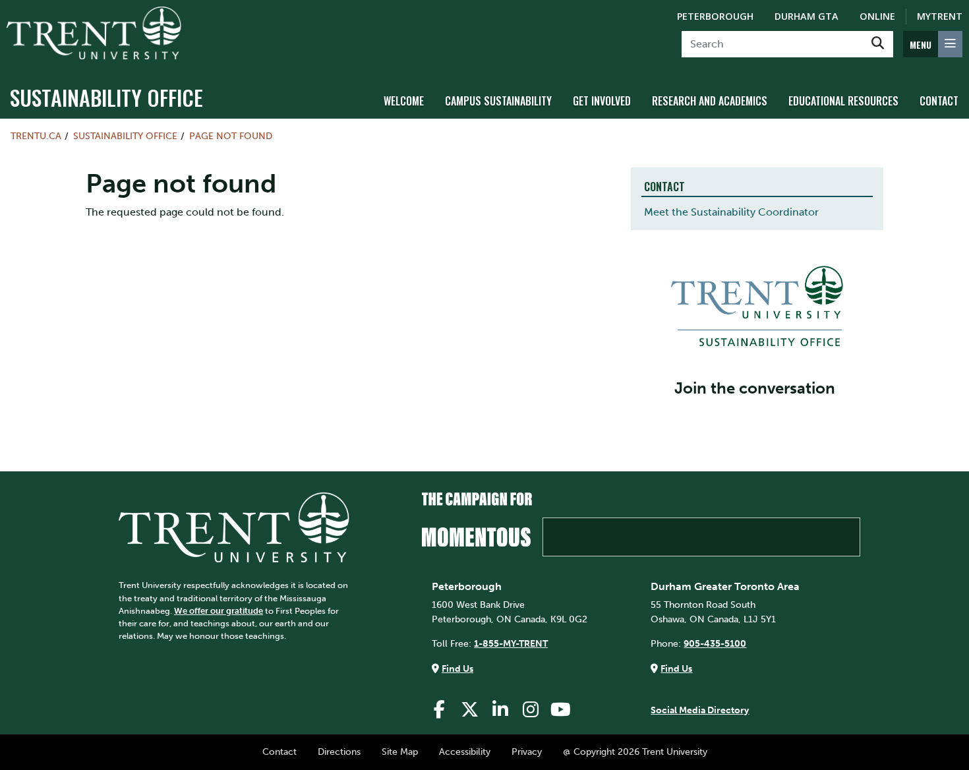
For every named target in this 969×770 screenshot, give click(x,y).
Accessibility (464, 751)
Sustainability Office (106, 97)
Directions (339, 751)
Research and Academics (709, 101)
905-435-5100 (715, 643)
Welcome (404, 101)
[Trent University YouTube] (561, 710)
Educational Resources (843, 101)
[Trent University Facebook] (439, 710)
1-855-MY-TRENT (511, 643)
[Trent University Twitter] (470, 710)
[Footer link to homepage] (234, 527)
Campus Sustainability (498, 101)
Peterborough (715, 16)
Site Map (400, 751)
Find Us (457, 668)
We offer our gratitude (218, 611)
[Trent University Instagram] (530, 710)
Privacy (527, 751)
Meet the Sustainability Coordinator (731, 212)
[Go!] (877, 44)
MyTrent (939, 16)
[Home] (94, 33)
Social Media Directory (700, 710)
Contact (939, 101)
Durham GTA (806, 16)
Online (877, 16)
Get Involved (602, 101)
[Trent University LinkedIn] (500, 710)
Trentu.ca (36, 136)
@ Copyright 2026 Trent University (635, 751)
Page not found (230, 136)
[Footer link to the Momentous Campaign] (641, 524)
